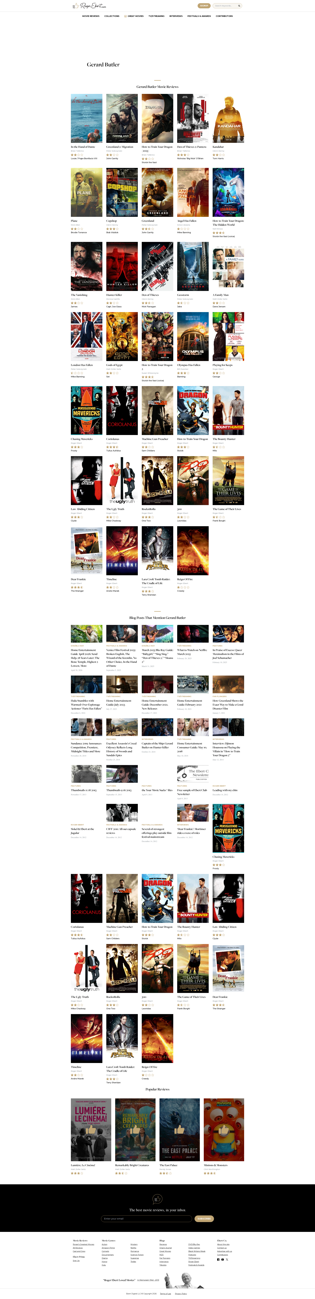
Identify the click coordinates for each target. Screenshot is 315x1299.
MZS (161, 1255)
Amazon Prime (108, 1248)
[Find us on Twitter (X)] (227, 1259)
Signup (204, 6)
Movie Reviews (90, 16)
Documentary (108, 1255)
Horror (104, 1262)
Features (192, 1255)
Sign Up (76, 1261)
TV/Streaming (157, 16)
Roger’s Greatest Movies (83, 1244)
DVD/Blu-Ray (194, 1244)
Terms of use (165, 1294)
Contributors (224, 16)
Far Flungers (164, 1258)
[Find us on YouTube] (222, 1260)
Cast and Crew (79, 1251)
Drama (105, 1258)
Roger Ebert (193, 1262)
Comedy (105, 1251)
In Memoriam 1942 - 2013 (148, 1280)
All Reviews (78, 1248)
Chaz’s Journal (165, 1248)
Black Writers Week (196, 1251)
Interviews (176, 16)
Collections (111, 16)
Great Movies (136, 16)
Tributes (162, 1265)
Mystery (134, 1244)
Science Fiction (137, 1255)
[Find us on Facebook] (218, 1259)
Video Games (194, 1248)
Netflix (133, 1248)
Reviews (163, 1244)
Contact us (222, 1248)
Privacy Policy (181, 1294)
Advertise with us (224, 1251)
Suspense (135, 1258)
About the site (223, 1244)
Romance (135, 1251)
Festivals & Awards (199, 16)
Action (104, 1244)
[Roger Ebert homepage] (89, 6)
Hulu (104, 1265)
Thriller (133, 1262)
